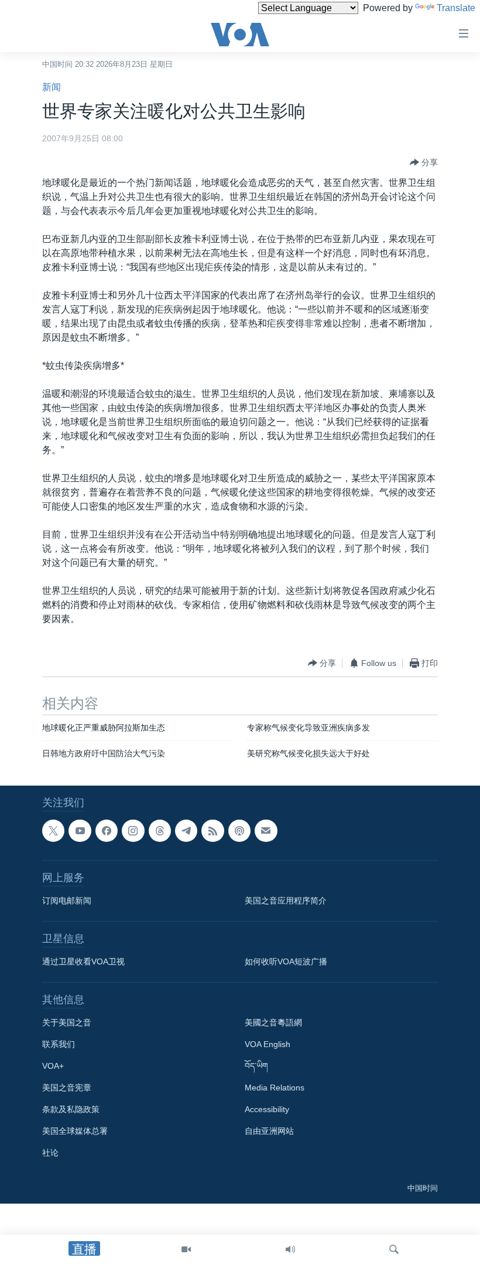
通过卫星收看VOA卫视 (83, 961)
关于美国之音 (66, 1022)
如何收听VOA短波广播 (286, 961)
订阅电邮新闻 (66, 900)
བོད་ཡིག (256, 1066)
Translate (456, 8)
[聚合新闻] (212, 831)
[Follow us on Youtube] (79, 831)
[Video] (186, 1249)
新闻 (51, 87)
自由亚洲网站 (269, 1131)
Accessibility (267, 1109)
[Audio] (290, 1249)
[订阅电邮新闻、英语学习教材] (266, 831)
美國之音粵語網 (273, 1022)
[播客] (239, 831)
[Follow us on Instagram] (133, 831)
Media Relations (274, 1087)
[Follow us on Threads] (160, 831)
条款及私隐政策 (71, 1109)
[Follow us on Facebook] (106, 831)
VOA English (267, 1044)
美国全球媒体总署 (75, 1131)
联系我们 (58, 1044)
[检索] (394, 1249)
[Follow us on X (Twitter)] (53, 831)
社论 (50, 1152)
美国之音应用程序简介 (286, 900)
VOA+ (53, 1066)
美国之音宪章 (66, 1087)
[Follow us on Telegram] (186, 831)
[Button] (424, 162)
